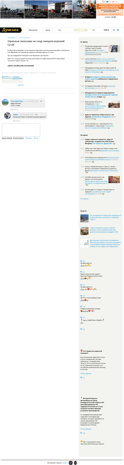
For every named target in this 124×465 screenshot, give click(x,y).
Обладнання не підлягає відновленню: (100, 93)
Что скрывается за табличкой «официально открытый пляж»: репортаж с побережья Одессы (105, 217)
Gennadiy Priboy (17, 101)
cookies (64, 463)
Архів (48, 30)
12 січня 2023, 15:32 (31, 101)
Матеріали (33, 30)
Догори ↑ (21, 85)
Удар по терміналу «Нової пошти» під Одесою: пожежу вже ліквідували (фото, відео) (59, 15)
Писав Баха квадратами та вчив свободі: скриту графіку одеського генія (96, 48)
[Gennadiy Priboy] (5, 105)
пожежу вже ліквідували (101, 117)
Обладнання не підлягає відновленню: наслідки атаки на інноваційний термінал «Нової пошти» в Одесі (35, 14)
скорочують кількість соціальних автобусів (99, 127)
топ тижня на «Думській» (102, 143)
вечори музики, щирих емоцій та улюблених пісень (102, 159)
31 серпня (84, 42)
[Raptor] (7, 118)
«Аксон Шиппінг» (91, 59)
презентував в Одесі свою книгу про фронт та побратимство (96, 182)
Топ (59, 30)
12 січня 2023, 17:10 (27, 115)
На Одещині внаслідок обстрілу (96, 86)
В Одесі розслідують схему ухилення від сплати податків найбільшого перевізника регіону (11, 15)
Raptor (15, 115)
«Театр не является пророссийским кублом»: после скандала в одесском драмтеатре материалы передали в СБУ (104, 230)
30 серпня (84, 135)
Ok (71, 463)
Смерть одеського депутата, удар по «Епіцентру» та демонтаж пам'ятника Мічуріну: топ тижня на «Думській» (83, 14)
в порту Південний (101, 62)
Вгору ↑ (36, 138)
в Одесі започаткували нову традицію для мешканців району (95, 106)
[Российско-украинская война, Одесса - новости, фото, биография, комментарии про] (7, 78)
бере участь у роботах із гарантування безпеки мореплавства (100, 60)
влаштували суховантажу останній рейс (104, 171)
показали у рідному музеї (94, 51)
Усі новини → (85, 199)
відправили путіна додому (110, 151)
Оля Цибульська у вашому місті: (96, 158)
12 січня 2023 (11, 37)
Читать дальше (85, 373)
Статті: (83, 211)
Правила (29, 138)
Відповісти (14, 109)
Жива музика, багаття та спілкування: (93, 103)
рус (94, 30)
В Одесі (88, 77)
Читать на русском (24, 37)
